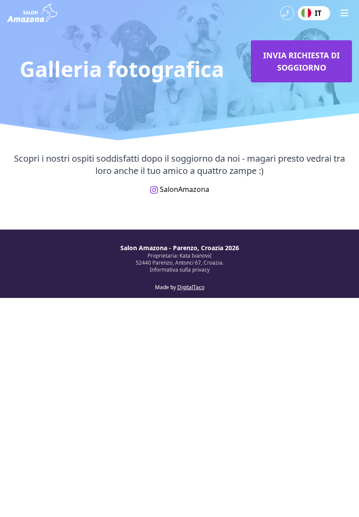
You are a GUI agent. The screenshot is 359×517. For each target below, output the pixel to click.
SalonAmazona (183, 189)
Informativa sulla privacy (180, 269)
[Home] (32, 13)
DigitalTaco (190, 287)
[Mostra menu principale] (344, 13)
